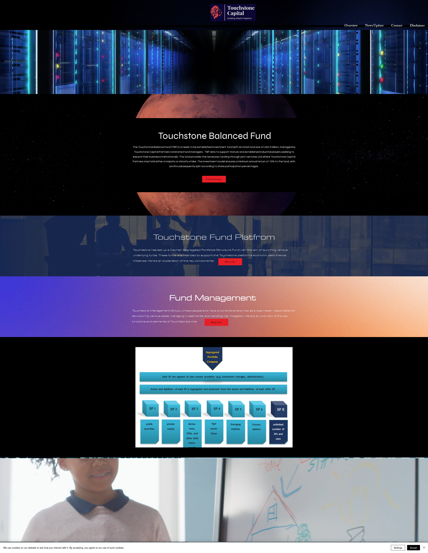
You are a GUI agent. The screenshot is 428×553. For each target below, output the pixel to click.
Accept (413, 547)
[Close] (424, 547)
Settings (398, 547)
